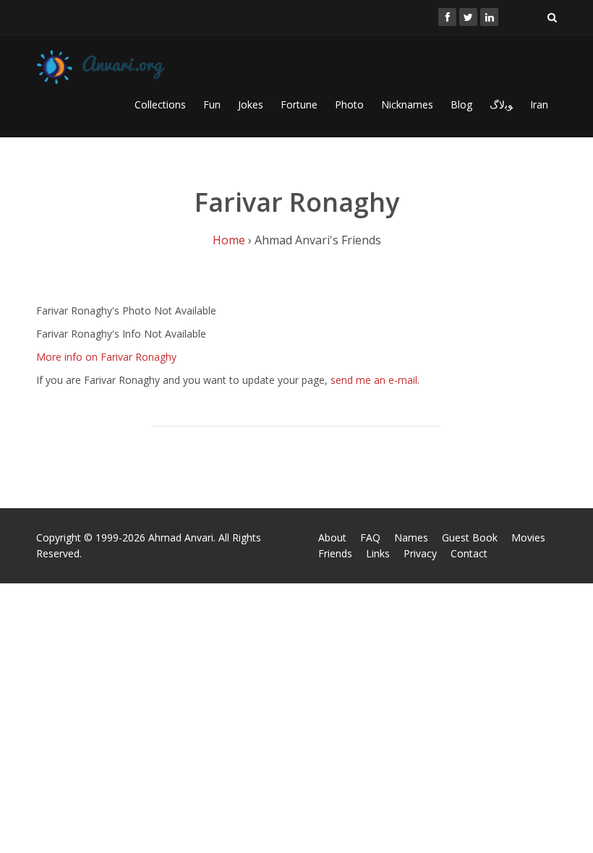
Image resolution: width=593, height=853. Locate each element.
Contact (469, 553)
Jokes (250, 104)
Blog (461, 104)
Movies (528, 537)
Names (411, 537)
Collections (160, 104)
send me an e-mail (373, 380)
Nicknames (407, 104)
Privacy (420, 553)
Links (378, 553)
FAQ (370, 537)
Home (229, 240)
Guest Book (470, 537)
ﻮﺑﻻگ (501, 104)
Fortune (299, 104)
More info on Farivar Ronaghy (106, 357)
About (332, 537)
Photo (349, 104)
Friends (335, 553)
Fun (212, 104)
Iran (539, 104)
